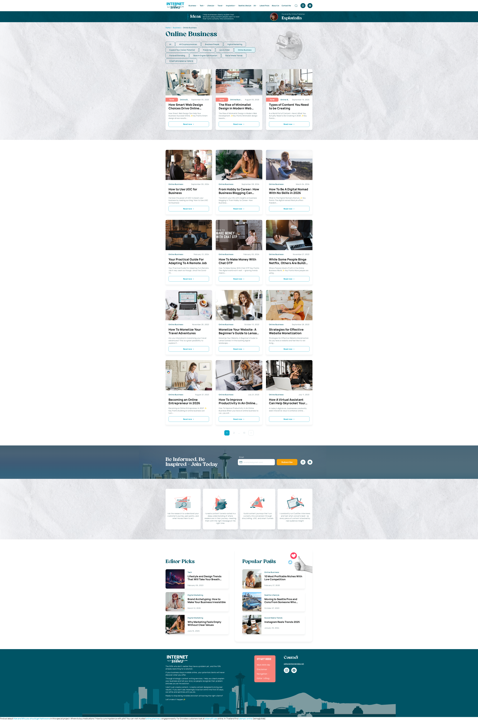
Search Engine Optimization (205, 55)
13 (244, 432)
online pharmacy (153, 718)
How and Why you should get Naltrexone (31, 718)
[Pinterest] (309, 5)
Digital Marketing (234, 44)
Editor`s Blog (263, 678)
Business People (212, 44)
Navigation (262, 673)
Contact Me (286, 5)
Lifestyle (210, 5)
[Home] (175, 5)
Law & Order (224, 50)
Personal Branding (177, 55)
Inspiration (230, 5)
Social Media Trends (233, 55)
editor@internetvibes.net (294, 664)
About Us (275, 5)
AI (170, 44)
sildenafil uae (211, 718)
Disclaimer (262, 669)
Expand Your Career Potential (182, 50)
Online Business (244, 50)
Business (192, 5)
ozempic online (245, 718)
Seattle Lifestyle (244, 5)
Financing (207, 50)
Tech (202, 5)
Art (255, 5)
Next (251, 432)
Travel (220, 5)
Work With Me (263, 664)
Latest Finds (264, 5)
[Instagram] (302, 5)
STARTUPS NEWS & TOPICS (181, 61)
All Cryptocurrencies (188, 44)
